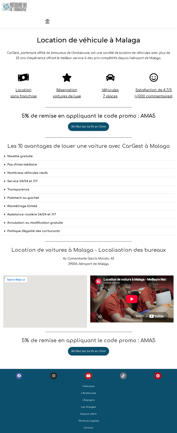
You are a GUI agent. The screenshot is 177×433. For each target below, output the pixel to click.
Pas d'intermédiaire (22, 164)
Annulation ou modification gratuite (35, 222)
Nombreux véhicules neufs (27, 172)
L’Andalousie (88, 393)
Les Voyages (88, 407)
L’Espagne (88, 400)
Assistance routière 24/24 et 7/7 (31, 214)
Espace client (88, 414)
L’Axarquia (88, 386)
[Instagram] (53, 375)
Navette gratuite (20, 156)
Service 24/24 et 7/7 (22, 181)
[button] (88, 156)
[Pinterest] (158, 375)
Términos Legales (88, 421)
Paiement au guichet (23, 197)
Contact (88, 428)
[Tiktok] (123, 375)
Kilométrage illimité (22, 206)
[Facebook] (19, 375)
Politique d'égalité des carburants (33, 231)
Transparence (18, 189)
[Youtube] (88, 375)
